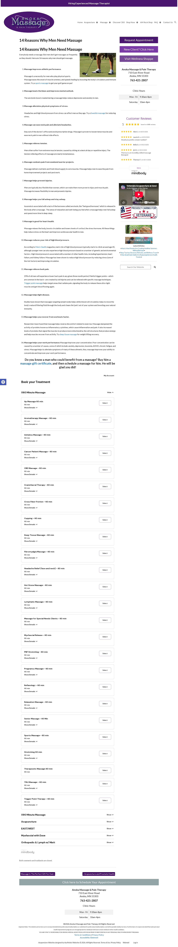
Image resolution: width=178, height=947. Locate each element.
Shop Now (130, 22)
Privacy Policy (98, 935)
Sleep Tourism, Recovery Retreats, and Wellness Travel (139, 253)
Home (80, 22)
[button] (3, 382)
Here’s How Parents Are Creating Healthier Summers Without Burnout (139, 249)
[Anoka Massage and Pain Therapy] (29, 22)
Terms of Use (105, 943)
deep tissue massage (68, 334)
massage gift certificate (35, 363)
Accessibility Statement (89, 937)
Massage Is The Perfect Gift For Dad (38, 874)
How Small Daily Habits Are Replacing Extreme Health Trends (139, 256)
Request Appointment (138, 40)
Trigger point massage (33, 283)
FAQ (156, 22)
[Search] (155, 267)
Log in (135, 943)
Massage (104, 22)
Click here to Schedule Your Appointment (89, 882)
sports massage (41, 83)
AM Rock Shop (146, 22)
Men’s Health (40, 247)
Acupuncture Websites (46, 943)
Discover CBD (119, 22)
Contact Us (168, 22)
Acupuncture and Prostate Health (99, 874)
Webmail (126, 943)
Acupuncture (89, 22)
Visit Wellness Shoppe (139, 58)
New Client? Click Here (139, 49)
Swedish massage (98, 113)
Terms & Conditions (82, 935)
